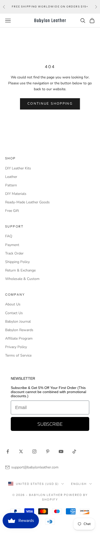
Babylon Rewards (19, 330)
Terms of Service (18, 355)
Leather (11, 176)
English (79, 484)
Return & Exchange (20, 270)
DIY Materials (15, 193)
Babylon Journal (18, 321)
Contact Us (14, 313)
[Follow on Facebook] (7, 451)
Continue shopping (50, 103)
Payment (12, 244)
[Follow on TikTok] (74, 451)
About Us (13, 304)
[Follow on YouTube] (61, 451)
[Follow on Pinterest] (47, 451)
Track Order (14, 253)
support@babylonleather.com (34, 467)
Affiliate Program (19, 338)
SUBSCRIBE (50, 424)
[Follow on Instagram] (34, 451)
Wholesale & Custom (22, 278)
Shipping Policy (17, 261)
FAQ (8, 236)
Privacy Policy (16, 346)
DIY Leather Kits (18, 168)
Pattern (11, 185)
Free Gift (12, 210)
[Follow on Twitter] (21, 451)
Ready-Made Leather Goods (27, 202)
